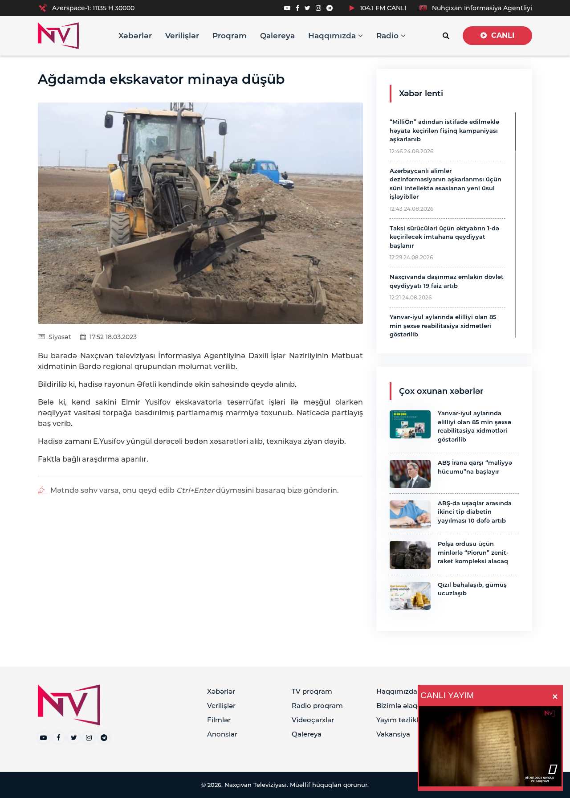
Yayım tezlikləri (401, 720)
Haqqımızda (333, 35)
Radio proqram (317, 705)
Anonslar (222, 734)
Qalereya (277, 35)
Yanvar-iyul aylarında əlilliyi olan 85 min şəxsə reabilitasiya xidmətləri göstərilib (443, 325)
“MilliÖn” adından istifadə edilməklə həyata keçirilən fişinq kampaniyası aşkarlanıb (444, 130)
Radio (388, 35)
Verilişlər (182, 35)
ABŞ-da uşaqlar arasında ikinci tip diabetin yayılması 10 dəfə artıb (475, 511)
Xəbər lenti (421, 93)
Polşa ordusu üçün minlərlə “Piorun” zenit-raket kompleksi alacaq (473, 552)
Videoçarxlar (313, 720)
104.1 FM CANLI (382, 8)
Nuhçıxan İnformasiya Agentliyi (481, 8)
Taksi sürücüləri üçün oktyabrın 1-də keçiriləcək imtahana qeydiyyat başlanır (444, 237)
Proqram (229, 35)
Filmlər (219, 720)
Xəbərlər (135, 35)
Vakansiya (393, 734)
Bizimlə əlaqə (398, 705)
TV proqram (312, 691)
